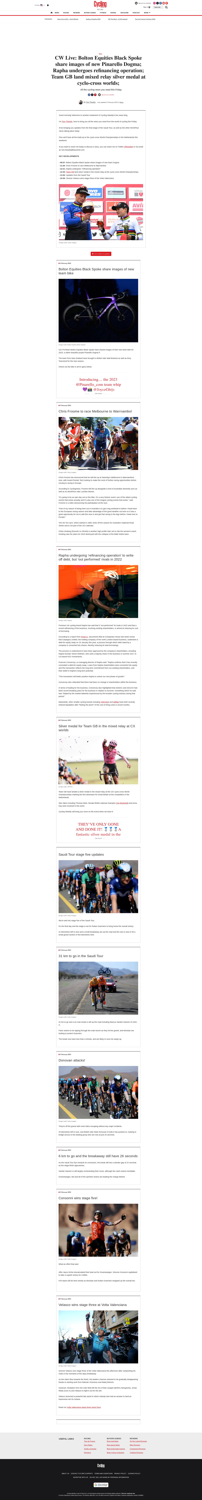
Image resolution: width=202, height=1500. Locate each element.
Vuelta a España (90, 1449)
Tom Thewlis (91, 102)
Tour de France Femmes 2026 (145, 19)
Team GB (70, 172)
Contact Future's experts (82, 1473)
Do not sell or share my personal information (109, 1477)
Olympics (87, 1453)
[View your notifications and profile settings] (48, 5)
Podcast (136, 13)
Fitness (103, 13)
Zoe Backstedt (122, 803)
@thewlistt (128, 147)
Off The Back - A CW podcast (117, 19)
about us (65, 1473)
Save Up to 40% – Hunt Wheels (67, 19)
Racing (66, 13)
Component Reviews (138, 1449)
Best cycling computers (115, 1453)
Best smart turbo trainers (116, 1449)
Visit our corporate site (128, 1493)
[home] (51, 13)
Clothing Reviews (136, 1453)
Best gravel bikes (113, 1445)
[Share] (89, 95)
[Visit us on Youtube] (163, 3)
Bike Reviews (135, 1445)
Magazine (124, 13)
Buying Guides (90, 13)
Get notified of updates (102, 254)
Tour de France (89, 1441)
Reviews (76, 13)
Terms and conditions (103, 1473)
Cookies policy (134, 1473)
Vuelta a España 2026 (93, 19)
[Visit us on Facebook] (160, 3)
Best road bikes (112, 1441)
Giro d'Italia (88, 1445)
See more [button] (98, 393)
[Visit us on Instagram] (154, 3)
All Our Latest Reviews (138, 1441)
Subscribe (157, 7)
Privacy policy (120, 1473)
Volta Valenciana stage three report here (84, 1407)
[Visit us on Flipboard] (166, 3)
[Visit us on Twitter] (157, 3)
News (57, 13)
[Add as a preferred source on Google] (101, 1485)
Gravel (113, 13)
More (146, 13)
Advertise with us (80, 1477)
